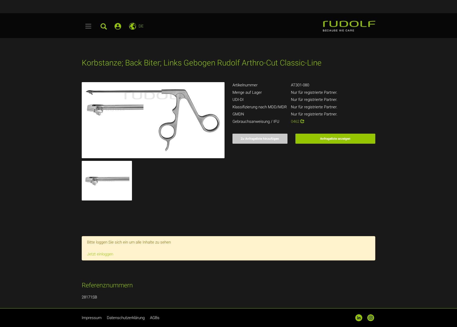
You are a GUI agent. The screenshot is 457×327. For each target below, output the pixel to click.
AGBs (154, 317)
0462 (295, 121)
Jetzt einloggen (100, 254)
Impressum (92, 317)
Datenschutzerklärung (126, 317)
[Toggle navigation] (88, 26)
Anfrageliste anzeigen (335, 139)
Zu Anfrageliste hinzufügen (260, 139)
